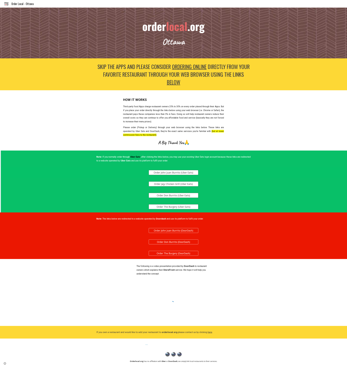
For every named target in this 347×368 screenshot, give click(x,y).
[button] (5, 363)
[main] (173, 33)
